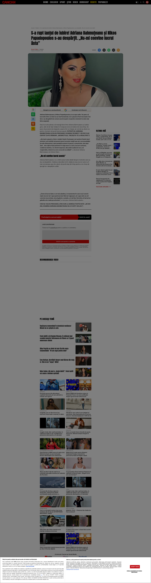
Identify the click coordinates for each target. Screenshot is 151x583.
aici (41, 574)
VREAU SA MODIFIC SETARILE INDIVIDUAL (134, 571)
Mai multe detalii (30, 566)
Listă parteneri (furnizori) (72, 569)
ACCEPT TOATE (135, 566)
